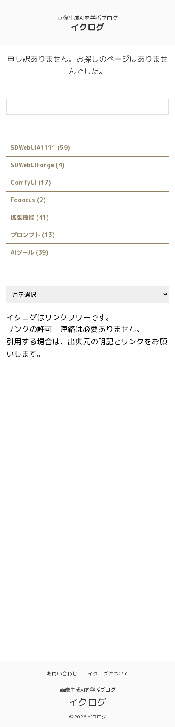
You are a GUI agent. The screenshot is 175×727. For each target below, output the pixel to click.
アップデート (143, 521)
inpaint (59, 448)
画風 (42, 613)
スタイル (23, 558)
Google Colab (129, 430)
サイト (125, 540)
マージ (67, 576)
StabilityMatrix (129, 503)
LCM (118, 466)
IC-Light (23, 448)
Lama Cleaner (80, 466)
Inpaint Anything (105, 448)
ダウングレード (67, 558)
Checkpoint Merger (68, 393)
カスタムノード (31, 540)
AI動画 (20, 393)
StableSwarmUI (33, 521)
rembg (20, 503)
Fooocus (85, 430)
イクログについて (108, 673)
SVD (72, 521)
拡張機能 (89, 594)
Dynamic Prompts (112, 411)
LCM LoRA (25, 485)
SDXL (88, 503)
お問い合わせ (62, 673)
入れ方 (20, 594)
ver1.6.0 (102, 521)
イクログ (87, 27)
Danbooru (62, 411)
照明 (17, 613)
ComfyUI (23, 411)
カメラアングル (84, 540)
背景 (67, 613)
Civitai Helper (126, 393)
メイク (97, 576)
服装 (119, 594)
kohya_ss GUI (30, 466)
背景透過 (97, 613)
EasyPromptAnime (36, 430)
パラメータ (114, 558)
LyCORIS (64, 485)
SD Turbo (55, 503)
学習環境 (53, 594)
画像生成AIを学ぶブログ (88, 689)
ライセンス (133, 576)
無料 (144, 594)
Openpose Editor (112, 485)
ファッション (28, 576)
